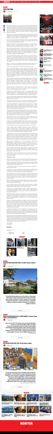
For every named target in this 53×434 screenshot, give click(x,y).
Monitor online (10, 11)
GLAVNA (12, 1)
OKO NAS (35, 1)
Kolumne (15, 1)
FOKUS (18, 1)
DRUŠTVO (26, 1)
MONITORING (21, 1)
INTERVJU (29, 1)
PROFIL (32, 1)
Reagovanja (39, 1)
